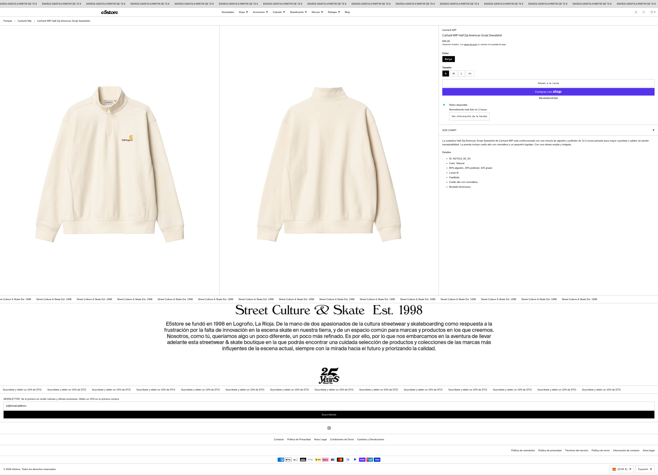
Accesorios (259, 12)
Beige (448, 59)
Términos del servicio (576, 450)
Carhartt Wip (24, 20)
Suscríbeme (329, 414)
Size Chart (449, 130)
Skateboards (297, 12)
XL (471, 74)
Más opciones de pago (548, 98)
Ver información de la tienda (469, 116)
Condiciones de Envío (342, 439)
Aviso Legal (320, 439)
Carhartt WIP (449, 30)
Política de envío (601, 450)
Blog (347, 12)
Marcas (316, 12)
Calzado (277, 12)
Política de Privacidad (299, 439)
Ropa (242, 12)
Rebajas (332, 12)
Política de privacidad (549, 450)
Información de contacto (626, 450)
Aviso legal (649, 450)
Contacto (279, 439)
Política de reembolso (523, 450)
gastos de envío (470, 44)
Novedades (228, 12)
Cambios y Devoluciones (370, 439)
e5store (16, 469)
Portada (7, 20)
